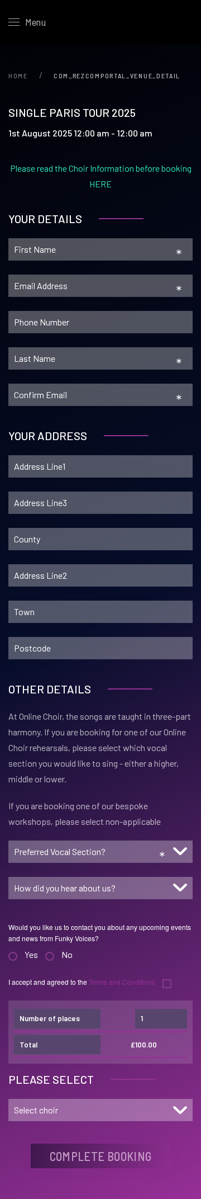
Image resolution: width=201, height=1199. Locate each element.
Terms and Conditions (123, 981)
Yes (31, 954)
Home (18, 75)
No (67, 954)
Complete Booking (101, 1156)
